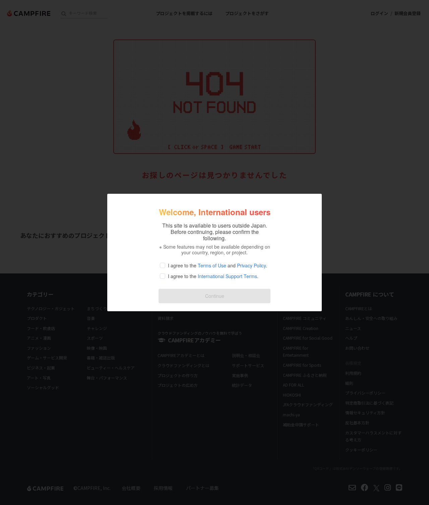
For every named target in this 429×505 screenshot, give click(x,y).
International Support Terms (227, 276)
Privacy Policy (251, 265)
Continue (214, 295)
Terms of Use (212, 265)
